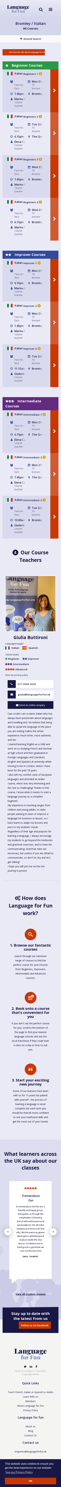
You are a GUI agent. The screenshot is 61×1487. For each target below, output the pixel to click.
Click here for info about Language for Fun (26, 52)
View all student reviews (31, 1294)
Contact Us (30, 1435)
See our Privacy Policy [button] (19, 1472)
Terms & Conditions (24, 1370)
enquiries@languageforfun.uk (30, 1451)
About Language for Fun (30, 1405)
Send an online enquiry (31, 705)
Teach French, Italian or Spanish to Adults (30, 1392)
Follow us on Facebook (34, 1325)
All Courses (30, 28)
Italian (19, 73)
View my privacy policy (16, 674)
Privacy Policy (30, 1410)
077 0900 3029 (27, 684)
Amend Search (32, 38)
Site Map (40, 1370)
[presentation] (7, 1231)
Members (30, 1401)
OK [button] (30, 1481)
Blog (30, 1430)
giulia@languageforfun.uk (34, 694)
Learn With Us (30, 1396)
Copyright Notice (30, 1374)
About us (30, 1426)
